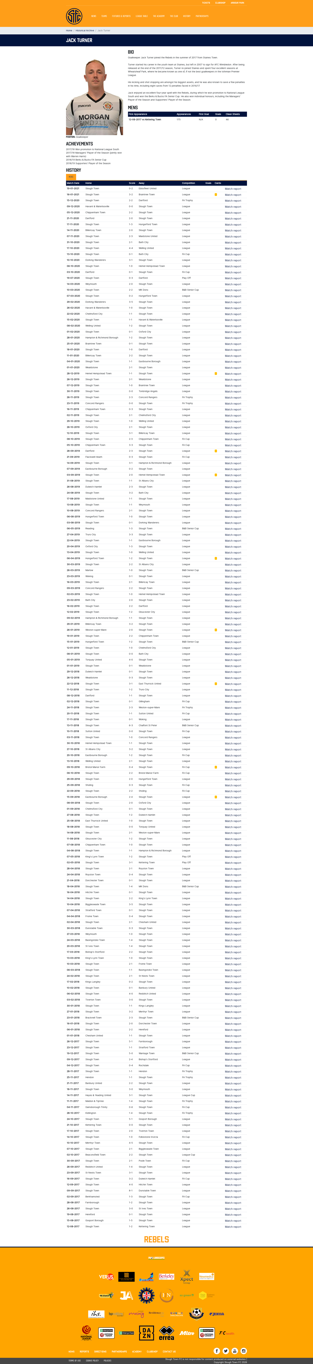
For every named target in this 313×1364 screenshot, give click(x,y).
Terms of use (75, 1361)
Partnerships (119, 1351)
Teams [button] (104, 16)
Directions (100, 1351)
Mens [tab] (71, 177)
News (93, 16)
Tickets (206, 3)
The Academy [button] (159, 16)
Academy (137, 1351)
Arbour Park (237, 3)
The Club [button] (174, 16)
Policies (107, 1361)
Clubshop (220, 3)
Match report (233, 189)
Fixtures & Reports (121, 16)
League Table (142, 16)
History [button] (187, 16)
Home (69, 30)
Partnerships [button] (202, 16)
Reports (84, 1351)
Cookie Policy (92, 1361)
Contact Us (169, 1351)
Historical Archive (85, 30)
